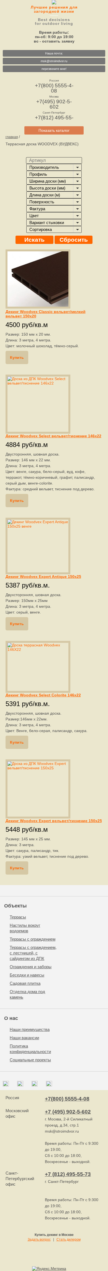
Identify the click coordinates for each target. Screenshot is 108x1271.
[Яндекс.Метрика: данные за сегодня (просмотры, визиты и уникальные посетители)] (49, 1268)
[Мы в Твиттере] (35, 1085)
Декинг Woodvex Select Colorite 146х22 (43, 695)
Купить (17, 357)
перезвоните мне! (54, 68)
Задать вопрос (39, 1239)
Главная (12, 137)
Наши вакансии (24, 1037)
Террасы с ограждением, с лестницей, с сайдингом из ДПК (33, 953)
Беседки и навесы (27, 975)
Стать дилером (68, 1239)
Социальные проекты (30, 1059)
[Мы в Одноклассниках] (49, 1085)
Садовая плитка (25, 983)
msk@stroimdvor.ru (54, 61)
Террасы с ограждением (32, 939)
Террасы (18, 917)
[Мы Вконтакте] (6, 1085)
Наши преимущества (30, 1029)
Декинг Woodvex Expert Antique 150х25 (43, 576)
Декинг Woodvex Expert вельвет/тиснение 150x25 (54, 821)
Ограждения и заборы (31, 966)
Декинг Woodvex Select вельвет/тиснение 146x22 (53, 436)
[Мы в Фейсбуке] (20, 1085)
